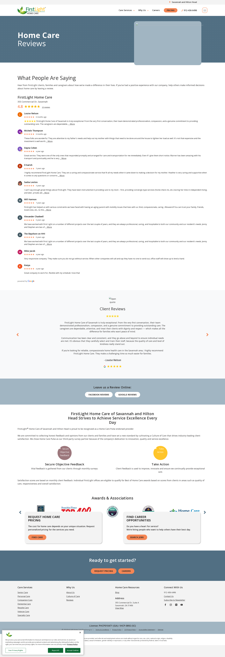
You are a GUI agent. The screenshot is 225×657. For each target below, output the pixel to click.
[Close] (80, 632)
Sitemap (160, 630)
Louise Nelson (31, 113)
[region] (43, 642)
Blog (117, 592)
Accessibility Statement (147, 630)
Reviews (69, 600)
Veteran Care (23, 611)
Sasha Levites (31, 182)
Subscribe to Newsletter (174, 600)
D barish (28, 165)
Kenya (27, 265)
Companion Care (25, 600)
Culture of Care (73, 596)
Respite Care (23, 607)
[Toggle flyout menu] (204, 10)
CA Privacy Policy (130, 630)
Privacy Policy (116, 630)
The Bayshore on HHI (34, 234)
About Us (70, 592)
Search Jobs (137, 537)
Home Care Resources (127, 587)
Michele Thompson (33, 130)
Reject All (55, 650)
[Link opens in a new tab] (20, 114)
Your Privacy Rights (15, 650)
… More (71, 124)
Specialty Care (24, 615)
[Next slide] (207, 334)
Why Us (142, 10)
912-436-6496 (190, 10)
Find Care (37, 537)
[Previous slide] (17, 334)
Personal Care (24, 596)
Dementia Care (24, 604)
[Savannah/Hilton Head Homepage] (32, 10)
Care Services (125, 10)
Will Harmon (30, 199)
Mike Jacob (29, 251)
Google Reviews (127, 394)
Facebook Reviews (98, 394)
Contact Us (169, 596)
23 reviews (46, 107)
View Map (119, 608)
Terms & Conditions (102, 630)
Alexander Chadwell (34, 216)
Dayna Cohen (30, 148)
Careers (156, 10)
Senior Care (23, 592)
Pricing (170, 10)
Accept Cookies (73, 650)
